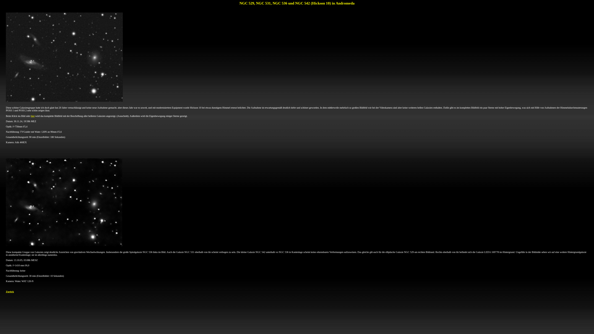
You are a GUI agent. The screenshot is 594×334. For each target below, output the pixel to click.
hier (33, 116)
